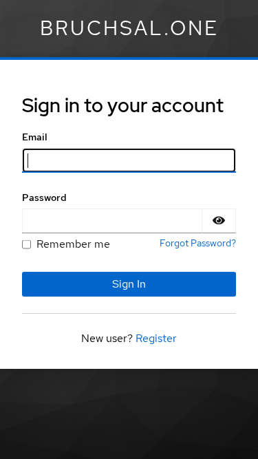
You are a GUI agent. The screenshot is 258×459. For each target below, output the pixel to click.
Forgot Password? (198, 243)
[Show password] (219, 221)
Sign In (129, 284)
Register (156, 338)
